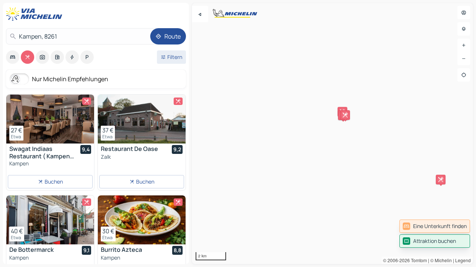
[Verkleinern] (463, 58)
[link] (434, 226)
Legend (463, 260)
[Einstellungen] (463, 29)
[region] (332, 133)
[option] (12, 57)
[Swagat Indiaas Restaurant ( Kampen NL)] (50, 119)
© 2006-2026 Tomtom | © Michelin (417, 260)
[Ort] (463, 75)
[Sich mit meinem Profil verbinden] (463, 12)
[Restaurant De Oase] (142, 119)
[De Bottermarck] (50, 219)
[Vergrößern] (463, 45)
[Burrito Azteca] (142, 219)
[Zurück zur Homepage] (35, 14)
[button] (441, 179)
